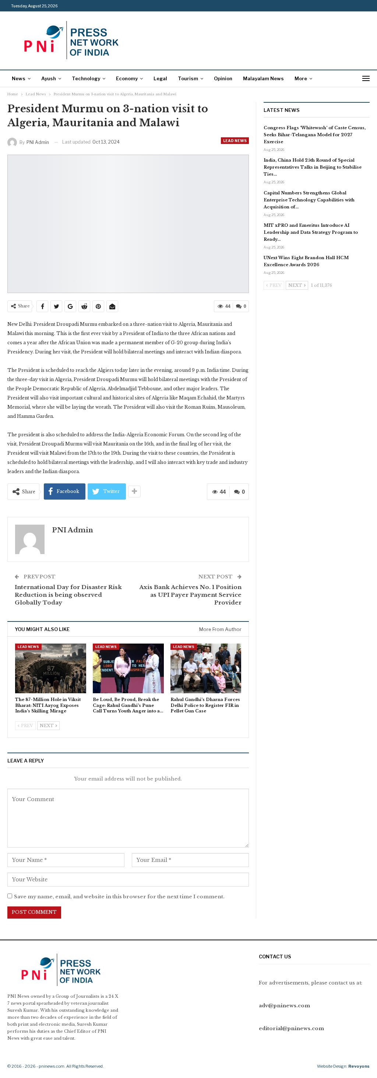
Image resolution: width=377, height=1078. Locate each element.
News (18, 78)
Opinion (223, 78)
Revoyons (359, 1066)
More (301, 78)
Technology (86, 78)
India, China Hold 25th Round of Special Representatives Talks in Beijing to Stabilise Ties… (313, 167)
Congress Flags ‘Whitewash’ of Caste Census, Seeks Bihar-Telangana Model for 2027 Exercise (315, 134)
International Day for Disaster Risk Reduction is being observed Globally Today (68, 595)
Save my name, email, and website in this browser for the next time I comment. (119, 897)
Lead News (235, 140)
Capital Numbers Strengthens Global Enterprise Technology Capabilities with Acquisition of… (309, 199)
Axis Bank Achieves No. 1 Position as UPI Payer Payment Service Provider (190, 595)
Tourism (188, 78)
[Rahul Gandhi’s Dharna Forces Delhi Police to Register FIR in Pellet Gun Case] (206, 668)
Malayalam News (263, 78)
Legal (160, 78)
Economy (127, 78)
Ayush (48, 78)
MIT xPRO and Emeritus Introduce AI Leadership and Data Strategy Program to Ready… (311, 232)
